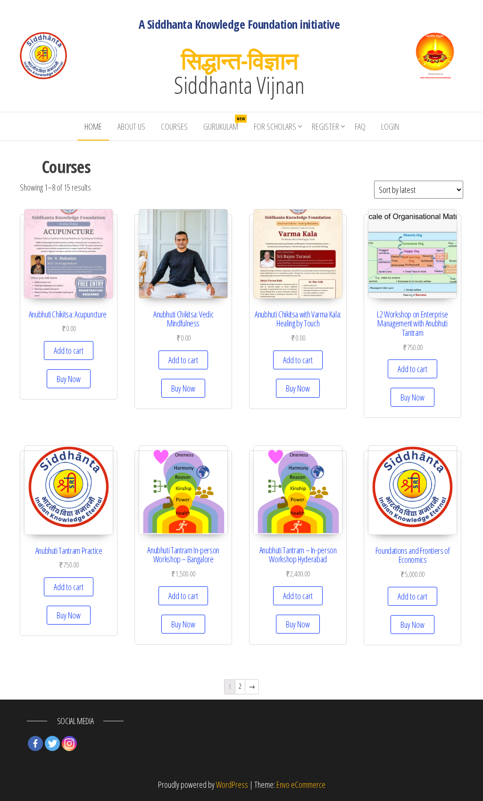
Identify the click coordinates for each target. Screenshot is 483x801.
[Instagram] (69, 743)
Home (93, 126)
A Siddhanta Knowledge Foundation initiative (239, 24)
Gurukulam (224, 124)
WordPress (232, 784)
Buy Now (69, 378)
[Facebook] (35, 743)
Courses (174, 126)
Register (325, 126)
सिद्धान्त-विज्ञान (239, 60)
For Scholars (275, 126)
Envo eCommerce (300, 784)
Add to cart (68, 350)
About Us (131, 126)
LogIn (390, 126)
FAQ (360, 126)
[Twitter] (52, 743)
